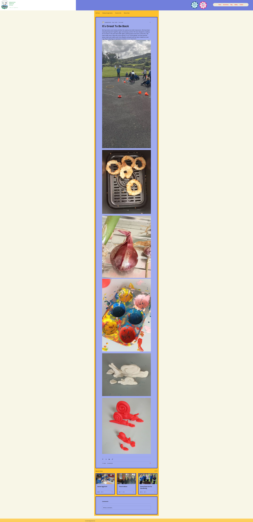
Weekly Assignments (107, 13)
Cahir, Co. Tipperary (13, 7)
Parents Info (118, 13)
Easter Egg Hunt (102, 486)
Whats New (126, 13)
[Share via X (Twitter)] (106, 459)
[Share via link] (112, 459)
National (11, 3)
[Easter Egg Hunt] (105, 479)
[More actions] (150, 22)
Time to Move (123, 486)
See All (156, 471)
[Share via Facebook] (102, 459)
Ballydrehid (12, 2)
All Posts (98, 13)
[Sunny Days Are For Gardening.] (148, 479)
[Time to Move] (126, 479)
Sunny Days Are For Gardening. (146, 487)
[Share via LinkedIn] (109, 459)
